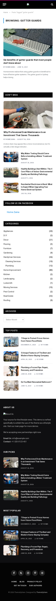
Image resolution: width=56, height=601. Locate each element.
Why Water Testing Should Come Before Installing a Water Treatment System (36, 156)
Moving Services (11, 287)
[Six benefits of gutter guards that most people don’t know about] (28, 42)
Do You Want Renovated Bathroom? (36, 382)
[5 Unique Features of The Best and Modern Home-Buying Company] (11, 356)
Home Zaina (13, 212)
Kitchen (7, 274)
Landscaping (9, 279)
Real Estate (8, 296)
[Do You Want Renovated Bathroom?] (11, 385)
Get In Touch (20, 586)
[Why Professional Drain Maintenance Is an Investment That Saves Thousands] (28, 114)
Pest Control (9, 292)
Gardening (8, 253)
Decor (6, 240)
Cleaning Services (13, 261)
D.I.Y (5, 235)
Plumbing (9, 266)
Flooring (7, 244)
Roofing (7, 300)
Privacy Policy (34, 582)
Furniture (7, 248)
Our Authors (35, 586)
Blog (22, 582)
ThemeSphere (41, 592)
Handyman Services (12, 257)
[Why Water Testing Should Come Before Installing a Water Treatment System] (11, 157)
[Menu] (4, 4)
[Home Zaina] (28, 4)
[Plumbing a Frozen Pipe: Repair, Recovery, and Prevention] (11, 371)
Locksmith (8, 283)
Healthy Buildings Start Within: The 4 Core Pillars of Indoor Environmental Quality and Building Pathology (36, 171)
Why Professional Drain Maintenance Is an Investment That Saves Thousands (36, 461)
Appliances (8, 231)
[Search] (51, 4)
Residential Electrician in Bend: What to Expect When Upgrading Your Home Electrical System (36, 187)
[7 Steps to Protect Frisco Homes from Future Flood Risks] (11, 342)
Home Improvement (12, 270)
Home (14, 582)
